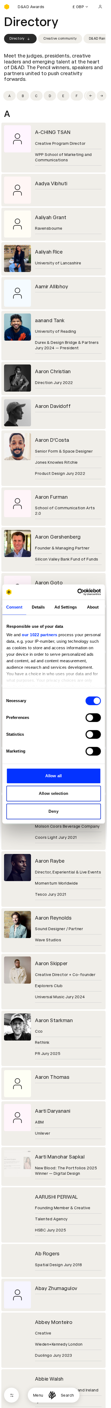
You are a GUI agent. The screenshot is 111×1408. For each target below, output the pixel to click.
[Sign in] (100, 6)
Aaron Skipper (51, 963)
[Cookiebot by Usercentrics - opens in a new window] (77, 592)
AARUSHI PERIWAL (56, 1197)
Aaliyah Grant (51, 217)
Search (67, 1395)
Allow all (53, 775)
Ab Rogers (47, 1253)
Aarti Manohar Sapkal (60, 1157)
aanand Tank (50, 320)
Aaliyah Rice (49, 252)
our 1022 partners (39, 634)
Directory (17, 38)
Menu (38, 1395)
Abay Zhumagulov (56, 1288)
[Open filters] (11, 1395)
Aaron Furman (51, 497)
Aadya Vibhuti (51, 183)
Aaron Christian (53, 371)
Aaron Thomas (52, 1077)
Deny (53, 811)
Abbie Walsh (49, 1379)
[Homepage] (52, 1395)
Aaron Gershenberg (58, 537)
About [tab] (93, 607)
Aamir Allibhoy (51, 286)
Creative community (60, 38)
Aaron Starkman (54, 1020)
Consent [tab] (14, 607)
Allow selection (53, 793)
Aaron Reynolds (53, 918)
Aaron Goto (49, 582)
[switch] (93, 717)
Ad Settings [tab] (65, 607)
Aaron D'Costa (52, 440)
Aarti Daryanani (52, 1111)
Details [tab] (38, 607)
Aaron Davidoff (53, 406)
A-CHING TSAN (52, 132)
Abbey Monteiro (53, 1322)
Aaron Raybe (50, 861)
